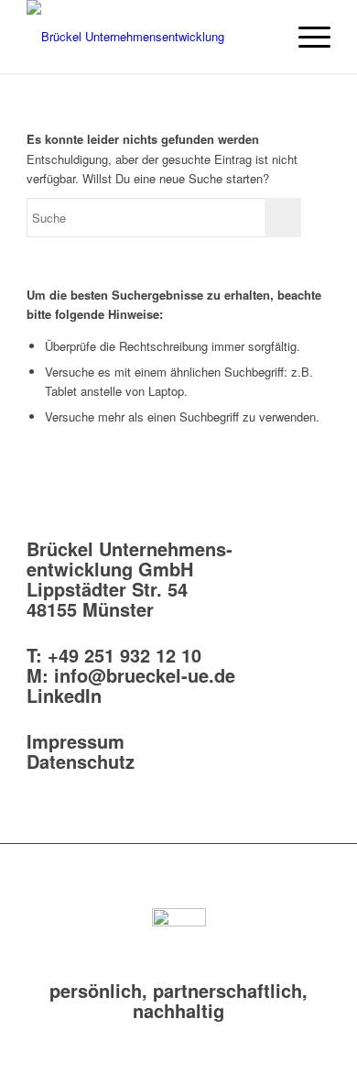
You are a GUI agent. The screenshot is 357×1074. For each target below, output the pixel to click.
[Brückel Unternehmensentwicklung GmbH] (148, 36)
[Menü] (305, 36)
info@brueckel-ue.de (144, 675)
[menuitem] (262, 36)
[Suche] (262, 36)
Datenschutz (81, 761)
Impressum (75, 741)
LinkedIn (64, 695)
